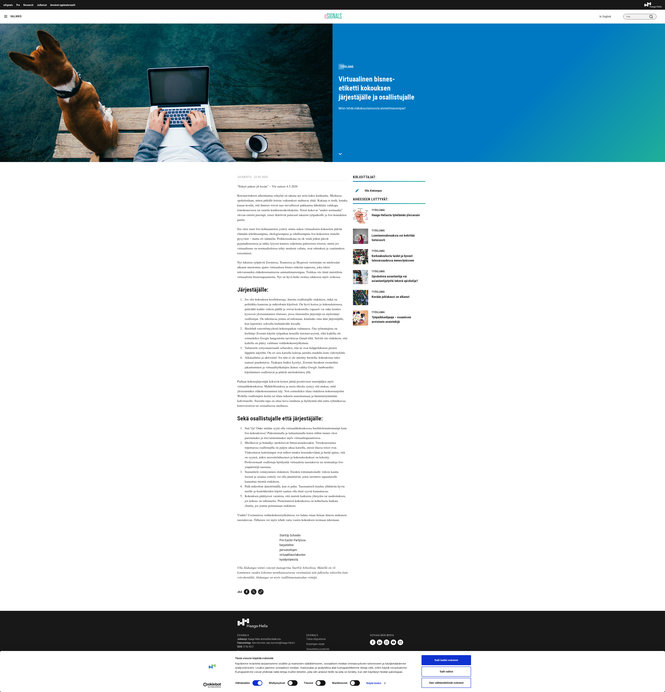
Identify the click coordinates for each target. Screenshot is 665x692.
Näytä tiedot (373, 683)
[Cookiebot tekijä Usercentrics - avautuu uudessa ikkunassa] (212, 685)
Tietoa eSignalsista (316, 639)
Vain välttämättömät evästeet (446, 682)
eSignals (8, 5)
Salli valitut (446, 671)
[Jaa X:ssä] (253, 592)
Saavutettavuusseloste (317, 649)
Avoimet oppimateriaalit (62, 5)
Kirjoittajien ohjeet (315, 644)
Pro (18, 5)
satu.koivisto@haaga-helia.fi (280, 642)
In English (605, 16)
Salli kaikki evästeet (446, 660)
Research (28, 5)
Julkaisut (42, 5)
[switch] (293, 683)
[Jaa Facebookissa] (246, 592)
